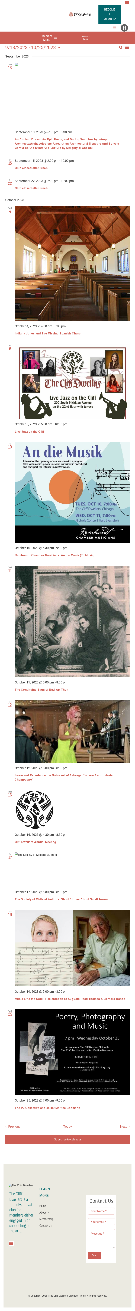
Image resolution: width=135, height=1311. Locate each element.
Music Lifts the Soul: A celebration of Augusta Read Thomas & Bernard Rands (70, 999)
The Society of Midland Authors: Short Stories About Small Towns (61, 899)
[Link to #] (124, 28)
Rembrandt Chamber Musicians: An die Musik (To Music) (55, 555)
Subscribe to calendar (67, 1139)
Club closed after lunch (31, 168)
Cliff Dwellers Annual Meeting (35, 842)
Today (67, 1126)
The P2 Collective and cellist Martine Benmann (47, 1108)
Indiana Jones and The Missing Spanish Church (48, 333)
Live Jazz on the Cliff (29, 431)
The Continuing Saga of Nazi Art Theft (41, 689)
